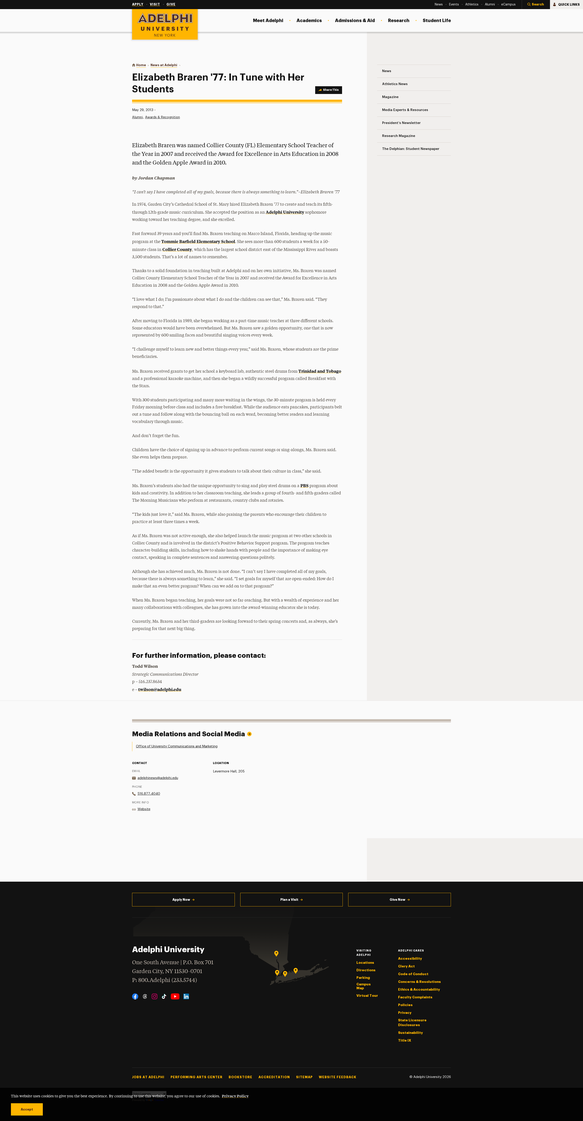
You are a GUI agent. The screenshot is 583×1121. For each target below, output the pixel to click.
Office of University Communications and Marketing (176, 746)
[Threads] (145, 996)
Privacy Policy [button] (235, 1095)
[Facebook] (135, 996)
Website (144, 809)
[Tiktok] (164, 996)
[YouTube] (175, 996)
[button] (536, 4)
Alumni (137, 117)
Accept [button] (27, 1109)
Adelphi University (285, 212)
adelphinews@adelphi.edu (158, 778)
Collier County (177, 249)
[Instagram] (154, 996)
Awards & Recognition (162, 117)
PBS (304, 485)
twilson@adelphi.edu (159, 689)
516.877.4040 (149, 793)
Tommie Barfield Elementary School (198, 241)
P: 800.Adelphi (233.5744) (164, 980)
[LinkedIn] (186, 996)
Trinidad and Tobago (319, 371)
